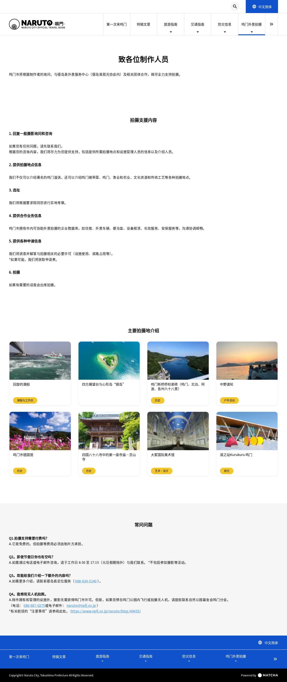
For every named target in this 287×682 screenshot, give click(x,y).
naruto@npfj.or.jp (81, 605)
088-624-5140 (85, 581)
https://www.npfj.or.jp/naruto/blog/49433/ (105, 611)
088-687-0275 (34, 605)
